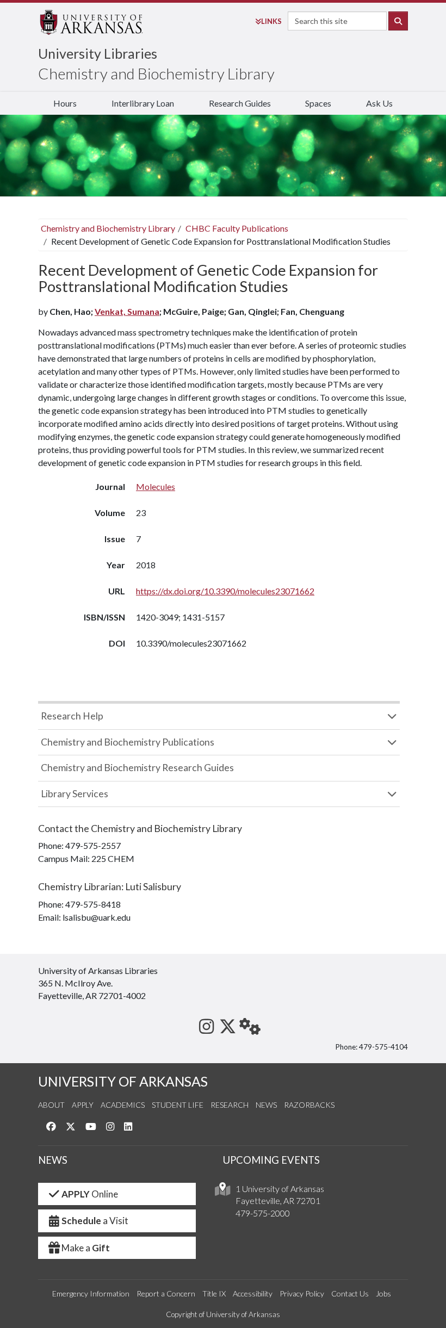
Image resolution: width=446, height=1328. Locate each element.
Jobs (383, 1293)
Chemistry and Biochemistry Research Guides (137, 767)
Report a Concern (166, 1293)
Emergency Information (90, 1293)
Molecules (155, 486)
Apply (83, 1104)
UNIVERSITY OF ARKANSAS (123, 1081)
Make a (85, 1247)
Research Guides (240, 103)
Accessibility (252, 1293)
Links (271, 21)
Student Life (177, 1104)
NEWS (52, 1160)
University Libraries (97, 53)
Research (229, 1104)
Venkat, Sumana (127, 311)
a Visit (94, 1220)
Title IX (214, 1293)
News (266, 1104)
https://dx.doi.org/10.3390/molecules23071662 (225, 591)
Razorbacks (309, 1104)
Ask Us (379, 103)
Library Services (74, 793)
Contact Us (350, 1293)
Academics (123, 1104)
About (51, 1104)
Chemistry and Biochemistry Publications (127, 742)
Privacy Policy (302, 1293)
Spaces (318, 103)
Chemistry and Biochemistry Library (156, 73)
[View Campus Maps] (222, 1192)
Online (89, 1194)
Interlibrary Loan (143, 103)
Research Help (72, 716)
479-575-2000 (263, 1213)
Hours (65, 103)
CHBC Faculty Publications (236, 228)
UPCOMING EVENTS (271, 1160)
